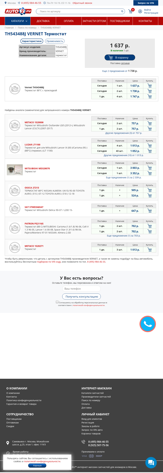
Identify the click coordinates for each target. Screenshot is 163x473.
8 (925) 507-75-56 (98, 445)
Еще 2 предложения (120, 70)
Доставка (43, 21)
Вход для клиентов (92, 418)
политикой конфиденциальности (89, 305)
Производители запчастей (96, 396)
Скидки (10, 426)
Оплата (69, 21)
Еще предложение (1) (124, 177)
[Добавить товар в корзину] (149, 86)
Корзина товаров (91, 433)
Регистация (88, 422)
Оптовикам (12, 422)
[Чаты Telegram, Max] (151, 462)
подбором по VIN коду (49, 261)
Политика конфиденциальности (23, 400)
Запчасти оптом (94, 21)
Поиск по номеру (91, 400)
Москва (12, 2)
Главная (9, 27)
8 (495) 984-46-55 (31, 2)
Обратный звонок (82, 2)
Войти (147, 9)
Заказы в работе (90, 426)
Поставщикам (120, 21)
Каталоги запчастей (93, 392)
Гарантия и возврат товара (21, 403)
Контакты (145, 21)
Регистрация (151, 12)
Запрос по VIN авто (92, 429)
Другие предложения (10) (124, 155)
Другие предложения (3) (123, 132)
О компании (13, 392)
